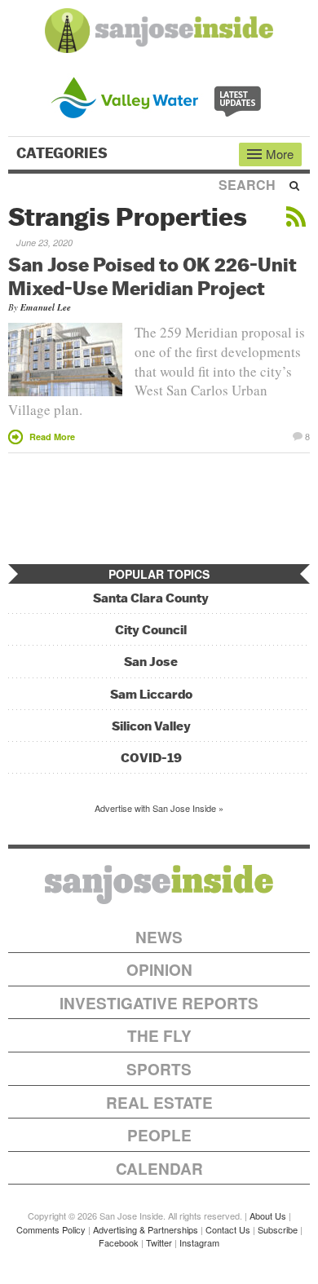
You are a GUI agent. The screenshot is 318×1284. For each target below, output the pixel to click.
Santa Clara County (151, 598)
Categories (63, 153)
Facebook (119, 1242)
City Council (151, 630)
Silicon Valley (151, 726)
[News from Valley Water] (159, 95)
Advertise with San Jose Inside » (159, 807)
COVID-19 (151, 758)
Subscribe (278, 1229)
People (159, 1135)
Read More (52, 436)
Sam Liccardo (151, 694)
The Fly (159, 1036)
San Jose (151, 661)
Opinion (159, 970)
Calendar (159, 1169)
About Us (268, 1215)
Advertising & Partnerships (145, 1229)
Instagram (199, 1242)
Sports (159, 1069)
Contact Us (227, 1229)
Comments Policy (51, 1229)
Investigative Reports (159, 1003)
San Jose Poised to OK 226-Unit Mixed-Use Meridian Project (152, 276)
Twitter (159, 1242)
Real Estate (159, 1103)
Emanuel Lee (45, 307)
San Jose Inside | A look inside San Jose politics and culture (159, 884)
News (159, 937)
